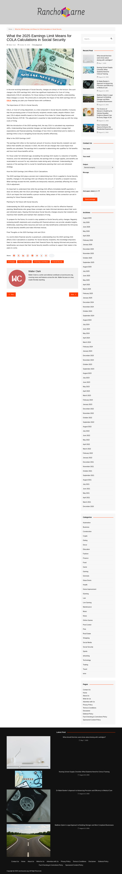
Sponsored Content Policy (92, 720)
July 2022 (86, 431)
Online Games (88, 620)
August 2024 (87, 320)
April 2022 (86, 444)
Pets (84, 629)
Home (85, 693)
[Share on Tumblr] (41, 255)
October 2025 (87, 258)
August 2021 (87, 480)
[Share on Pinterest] (32, 255)
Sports (85, 651)
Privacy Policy (88, 705)
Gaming (85, 571)
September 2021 (88, 475)
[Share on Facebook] (14, 255)
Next (72, 294)
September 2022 (88, 422)
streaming (86, 656)
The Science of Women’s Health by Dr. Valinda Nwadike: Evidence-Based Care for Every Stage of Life (104, 113)
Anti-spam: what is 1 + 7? (91, 191)
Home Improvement (89, 589)
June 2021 (86, 489)
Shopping (86, 638)
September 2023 (88, 369)
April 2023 (86, 391)
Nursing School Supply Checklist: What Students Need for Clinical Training (84, 772)
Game (85, 567)
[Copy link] (52, 255)
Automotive (87, 522)
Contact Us (86, 690)
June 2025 (86, 275)
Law (84, 598)
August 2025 (87, 267)
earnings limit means (41, 261)
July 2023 (86, 378)
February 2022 (88, 453)
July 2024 (86, 324)
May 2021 (86, 493)
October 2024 (87, 311)
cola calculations (25, 261)
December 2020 (88, 506)
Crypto (85, 536)
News (85, 616)
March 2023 (87, 395)
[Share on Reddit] (37, 255)
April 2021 (86, 497)
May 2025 (86, 280)
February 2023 (88, 400)
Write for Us (87, 699)
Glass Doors (87, 580)
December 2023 (88, 355)
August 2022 (87, 426)
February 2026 (88, 240)
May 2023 (86, 386)
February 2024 (88, 347)
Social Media (87, 642)
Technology (87, 660)
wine (84, 673)
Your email (86, 156)
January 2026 (87, 244)
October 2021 (87, 471)
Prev (12, 294)
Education (86, 549)
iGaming (86, 594)
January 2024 (87, 351)
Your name (86, 148)
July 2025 (86, 271)
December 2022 (88, 409)
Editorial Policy (88, 714)
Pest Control (87, 625)
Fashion (85, 554)
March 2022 (87, 449)
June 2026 (86, 227)
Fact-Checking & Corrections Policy (95, 717)
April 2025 (86, 284)
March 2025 (87, 289)
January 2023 (87, 404)
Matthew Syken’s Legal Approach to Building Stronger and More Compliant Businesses (84, 825)
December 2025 (88, 249)
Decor (85, 545)
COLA (9, 100)
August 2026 (87, 218)
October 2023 (87, 364)
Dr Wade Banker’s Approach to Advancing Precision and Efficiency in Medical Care (84, 790)
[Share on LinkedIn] (23, 255)
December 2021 (88, 462)
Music (85, 611)
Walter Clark (12, 45)
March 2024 (87, 342)
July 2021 (86, 484)
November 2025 (88, 253)
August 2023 (87, 373)
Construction (87, 531)
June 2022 (86, 435)
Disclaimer (86, 711)
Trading (85, 664)
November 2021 (88, 466)
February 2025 (88, 293)
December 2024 (88, 302)
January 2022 (87, 457)
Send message (90, 199)
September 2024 (88, 315)
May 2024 (86, 333)
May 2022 (86, 440)
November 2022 (88, 413)
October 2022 (87, 417)
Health (85, 585)
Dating (85, 540)
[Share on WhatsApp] (28, 255)
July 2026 (86, 222)
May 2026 (86, 231)
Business (86, 527)
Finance (85, 558)
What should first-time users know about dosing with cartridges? (104, 58)
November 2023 (88, 360)
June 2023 (86, 382)
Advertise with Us (89, 702)
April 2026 (86, 236)
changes (12, 261)
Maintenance (87, 607)
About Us (86, 696)
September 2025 (88, 262)
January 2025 (87, 298)
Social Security (57, 261)
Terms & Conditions (89, 708)
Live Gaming (87, 602)
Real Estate (87, 633)
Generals (86, 576)
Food (84, 562)
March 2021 (87, 502)
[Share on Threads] (46, 255)
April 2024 (86, 338)
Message (86, 172)
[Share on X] (18, 255)
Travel (85, 669)
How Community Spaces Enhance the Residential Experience (105, 127)
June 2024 (86, 329)
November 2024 (88, 307)
